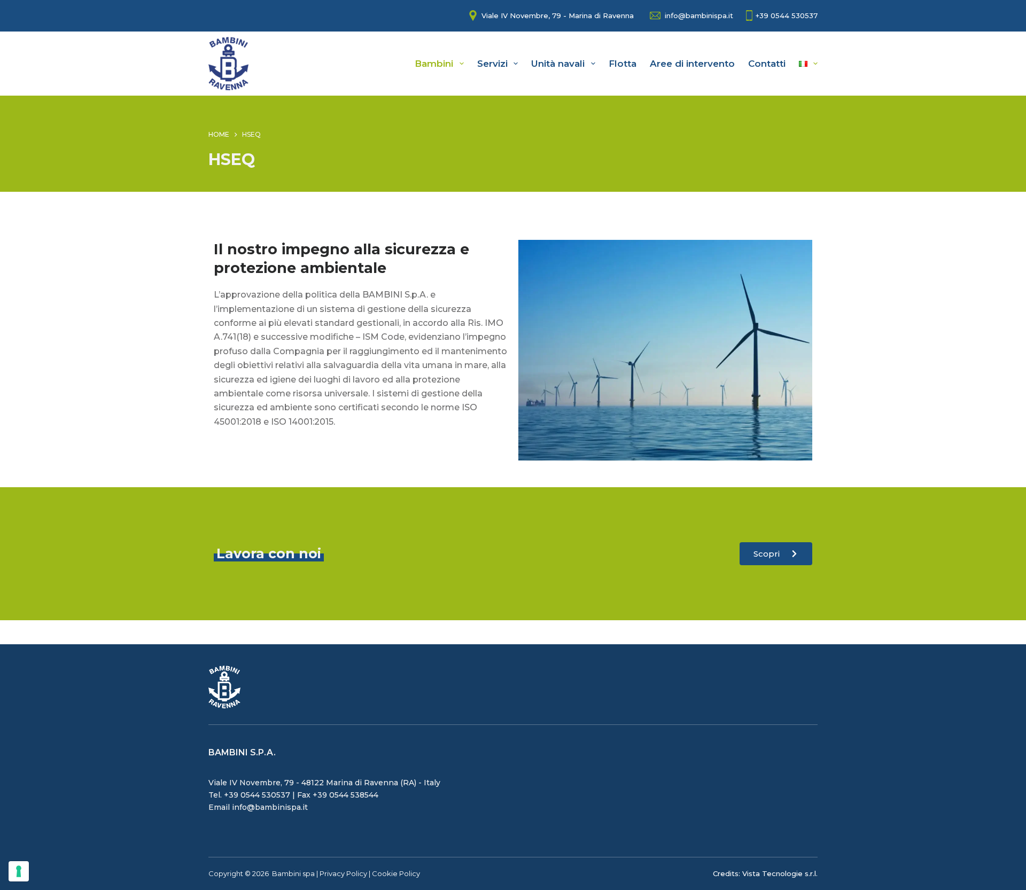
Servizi (492, 63)
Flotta (622, 63)
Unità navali (558, 63)
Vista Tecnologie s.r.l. (780, 873)
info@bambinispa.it (699, 15)
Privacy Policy (343, 873)
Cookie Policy (396, 873)
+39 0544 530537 (787, 15)
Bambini (434, 63)
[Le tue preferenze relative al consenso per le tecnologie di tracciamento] (19, 871)
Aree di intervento (692, 63)
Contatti (767, 63)
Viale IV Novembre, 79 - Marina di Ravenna (557, 15)
